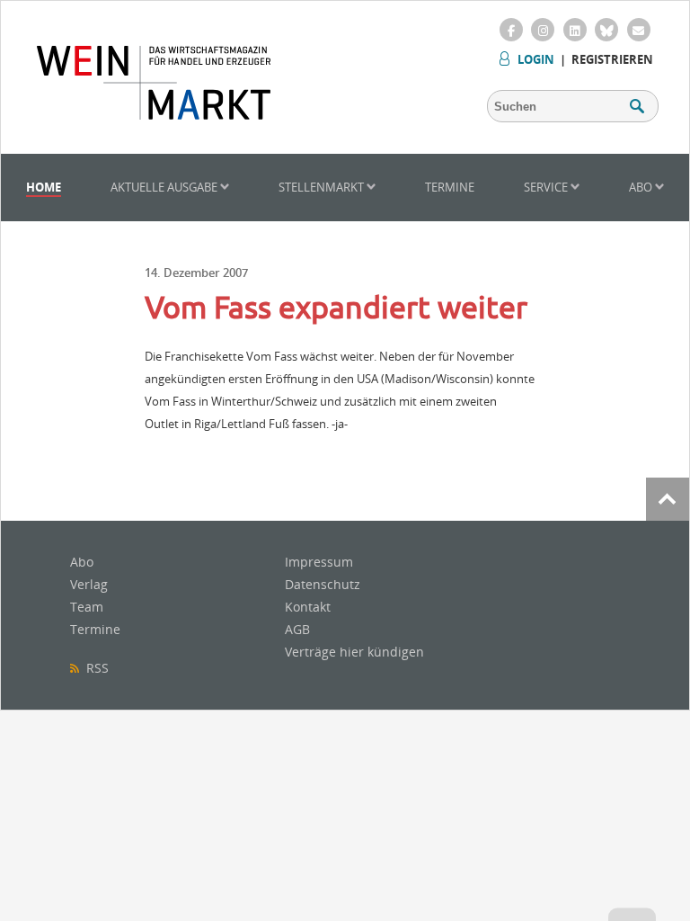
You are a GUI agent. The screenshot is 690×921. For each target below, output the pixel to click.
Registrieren (612, 59)
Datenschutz (322, 584)
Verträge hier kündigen (354, 651)
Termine (449, 187)
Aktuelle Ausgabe (165, 187)
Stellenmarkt (323, 187)
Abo (642, 187)
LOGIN (536, 59)
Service (547, 187)
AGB (297, 629)
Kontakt (308, 606)
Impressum (319, 561)
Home (43, 187)
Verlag (89, 584)
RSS (94, 667)
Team (86, 606)
